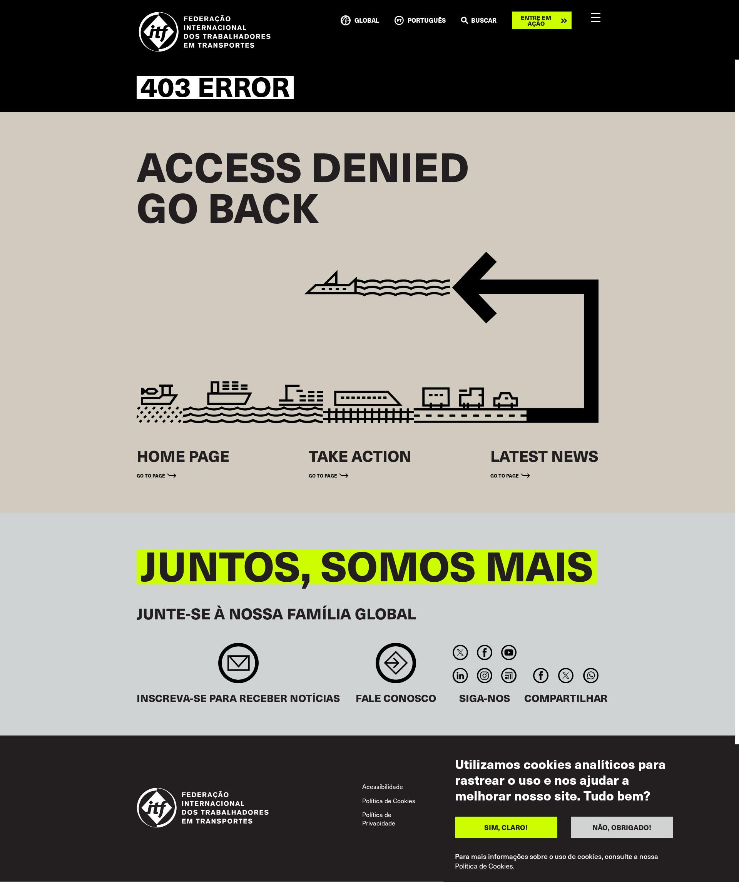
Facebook (484, 652)
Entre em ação (536, 20)
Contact (396, 667)
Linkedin (460, 675)
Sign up (238, 667)
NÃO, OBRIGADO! (621, 827)
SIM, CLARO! (506, 827)
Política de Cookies (388, 800)
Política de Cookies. (485, 865)
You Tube (509, 652)
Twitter (460, 652)
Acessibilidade (382, 786)
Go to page (151, 475)
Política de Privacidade (378, 818)
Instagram (484, 675)
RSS (509, 675)
